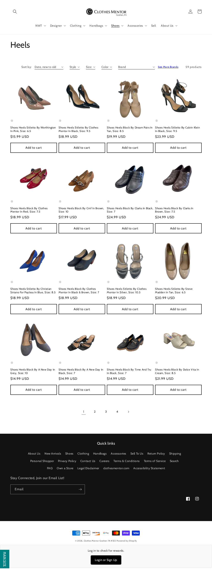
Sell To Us (136, 453)
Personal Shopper (42, 461)
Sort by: (26, 67)
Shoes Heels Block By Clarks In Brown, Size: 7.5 (174, 210)
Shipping (175, 453)
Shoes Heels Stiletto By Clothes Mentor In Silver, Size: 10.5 (127, 290)
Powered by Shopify (127, 540)
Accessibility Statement (149, 468)
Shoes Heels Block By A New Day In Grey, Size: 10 (32, 371)
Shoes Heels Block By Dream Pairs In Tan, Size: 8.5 (130, 129)
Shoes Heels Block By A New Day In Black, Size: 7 (81, 371)
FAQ (50, 468)
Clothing (83, 453)
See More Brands (168, 66)
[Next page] (128, 411)
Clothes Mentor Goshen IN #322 (100, 540)
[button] (14, 11)
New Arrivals (53, 453)
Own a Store (65, 468)
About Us (34, 453)
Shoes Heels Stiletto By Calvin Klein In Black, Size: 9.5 (177, 129)
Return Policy (156, 453)
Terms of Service (155, 461)
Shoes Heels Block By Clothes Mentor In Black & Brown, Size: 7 (79, 290)
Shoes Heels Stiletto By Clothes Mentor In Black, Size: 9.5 (78, 129)
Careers (104, 461)
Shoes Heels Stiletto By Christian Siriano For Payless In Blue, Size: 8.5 (33, 290)
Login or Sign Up (106, 560)
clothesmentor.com (116, 468)
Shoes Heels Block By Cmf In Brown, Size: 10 (81, 210)
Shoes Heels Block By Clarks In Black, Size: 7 (130, 210)
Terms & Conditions (126, 461)
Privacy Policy (67, 461)
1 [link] (83, 412)
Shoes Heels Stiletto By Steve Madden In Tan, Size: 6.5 (174, 290)
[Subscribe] (80, 489)
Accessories (118, 453)
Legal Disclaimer (88, 468)
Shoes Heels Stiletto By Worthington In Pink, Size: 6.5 (33, 129)
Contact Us (87, 461)
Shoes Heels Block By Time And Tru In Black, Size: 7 (129, 371)
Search (174, 461)
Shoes (69, 453)
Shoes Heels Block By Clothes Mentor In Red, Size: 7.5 (29, 210)
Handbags (100, 453)
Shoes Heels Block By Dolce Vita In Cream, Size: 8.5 (177, 371)
